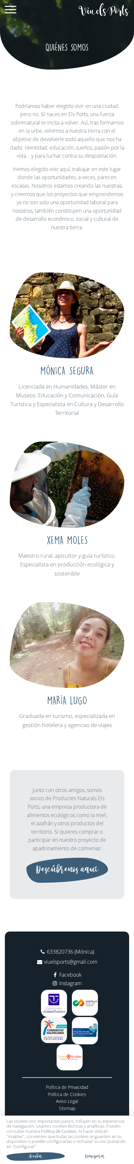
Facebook (70, 974)
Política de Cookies (67, 1094)
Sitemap (67, 1108)
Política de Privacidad (67, 1087)
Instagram (70, 983)
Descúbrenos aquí (67, 869)
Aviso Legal (67, 1101)
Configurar (95, 1156)
